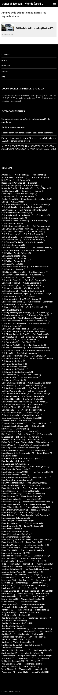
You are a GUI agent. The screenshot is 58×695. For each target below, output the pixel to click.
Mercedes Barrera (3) (27, 588)
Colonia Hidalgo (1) (10, 415)
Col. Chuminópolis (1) (11, 239)
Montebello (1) (8, 593)
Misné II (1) (47, 590)
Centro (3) (39, 191)
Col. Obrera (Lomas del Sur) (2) (15, 334)
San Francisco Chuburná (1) (31, 634)
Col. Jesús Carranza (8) (35, 280)
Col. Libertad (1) (31, 288)
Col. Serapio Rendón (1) (33, 396)
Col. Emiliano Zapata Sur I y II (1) (16, 258)
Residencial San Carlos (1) (13, 626)
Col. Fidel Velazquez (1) (41, 266)
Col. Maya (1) (32, 296)
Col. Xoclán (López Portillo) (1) (31, 409)
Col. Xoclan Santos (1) (11, 412)
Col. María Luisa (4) (42, 293)
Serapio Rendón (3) (27, 655)
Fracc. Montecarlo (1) (34, 526)
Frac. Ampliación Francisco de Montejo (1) (20, 447)
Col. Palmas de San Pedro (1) (34, 336)
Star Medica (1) (8, 658)
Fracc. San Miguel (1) (10, 545)
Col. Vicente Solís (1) (37, 404)
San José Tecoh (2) (37, 636)
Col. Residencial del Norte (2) (36, 350)
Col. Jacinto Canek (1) (11, 280)
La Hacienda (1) (22, 574)
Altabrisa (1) (7, 177)
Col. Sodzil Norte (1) (10, 399)
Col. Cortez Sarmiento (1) (13, 245)
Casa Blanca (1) (44, 188)
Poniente (5, 66)
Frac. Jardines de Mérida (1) (13, 466)
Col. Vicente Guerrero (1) (13, 404)
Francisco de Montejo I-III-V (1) (15, 553)
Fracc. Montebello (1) (11, 526)
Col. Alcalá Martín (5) (41, 204)
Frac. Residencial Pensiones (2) (15, 477)
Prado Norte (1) (8, 615)
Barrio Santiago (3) (40, 177)
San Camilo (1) (29, 631)
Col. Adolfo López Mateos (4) (14, 204)
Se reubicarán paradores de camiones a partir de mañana (27, 132)
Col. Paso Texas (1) (10, 339)
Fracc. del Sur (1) (9, 512)
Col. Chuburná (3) (9, 237)
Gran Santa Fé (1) (9, 558)
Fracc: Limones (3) (9, 496)
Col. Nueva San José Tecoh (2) (15, 328)
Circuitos (5, 54)
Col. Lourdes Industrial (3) (33, 291)
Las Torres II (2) (43, 580)
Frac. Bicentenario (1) (40, 450)
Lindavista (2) (22, 582)
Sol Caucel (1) (45, 655)
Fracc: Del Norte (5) (10, 488)
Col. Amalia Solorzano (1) (31, 207)
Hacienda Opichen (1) (31, 558)
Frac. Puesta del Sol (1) (42, 472)
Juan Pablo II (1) (35, 572)
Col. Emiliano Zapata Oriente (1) (16, 253)
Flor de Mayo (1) (8, 445)
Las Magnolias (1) (9, 577)
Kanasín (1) (6, 574)
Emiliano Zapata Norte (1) (13, 439)
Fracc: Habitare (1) (9, 491)
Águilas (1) (6, 174)
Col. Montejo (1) (44, 312)
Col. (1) (4, 201)
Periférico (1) (7, 609)
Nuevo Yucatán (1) (29, 601)
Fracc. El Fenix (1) (9, 515)
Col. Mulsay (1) (8, 318)
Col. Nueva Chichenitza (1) (13, 323)
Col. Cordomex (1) (34, 242)
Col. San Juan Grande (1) (39, 382)
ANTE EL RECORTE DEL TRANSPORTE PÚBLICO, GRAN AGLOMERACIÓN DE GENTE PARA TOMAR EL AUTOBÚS (29, 147)
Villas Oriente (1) (31, 666)
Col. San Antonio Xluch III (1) (14, 369)
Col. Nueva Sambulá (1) (11, 326)
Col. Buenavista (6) (41, 226)
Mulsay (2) (23, 596)
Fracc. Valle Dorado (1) (33, 547)
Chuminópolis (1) (9, 196)
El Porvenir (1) (35, 436)
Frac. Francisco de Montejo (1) (15, 461)
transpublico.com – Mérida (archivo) (22, 3)
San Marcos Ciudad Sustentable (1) (17, 642)
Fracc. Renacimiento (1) (12, 542)
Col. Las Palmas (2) (9, 285)
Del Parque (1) (22, 428)
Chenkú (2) (6, 193)
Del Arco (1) (6, 428)
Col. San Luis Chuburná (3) (31, 385)
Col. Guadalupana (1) (38, 272)
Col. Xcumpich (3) (31, 407)
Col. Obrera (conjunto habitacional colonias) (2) (23, 331)
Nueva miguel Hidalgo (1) (32, 599)
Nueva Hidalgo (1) (9, 599)
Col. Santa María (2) (41, 393)
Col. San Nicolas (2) (37, 388)
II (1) (32, 561)
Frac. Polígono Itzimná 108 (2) (15, 472)
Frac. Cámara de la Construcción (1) (17, 453)
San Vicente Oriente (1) (32, 653)
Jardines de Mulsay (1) (11, 569)
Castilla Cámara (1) (10, 191)
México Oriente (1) (10, 590)
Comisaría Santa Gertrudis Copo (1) (17, 420)
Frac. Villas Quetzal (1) (37, 482)
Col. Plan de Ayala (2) (11, 345)
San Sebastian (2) (9, 653)
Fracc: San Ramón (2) (11, 504)
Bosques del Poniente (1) (13, 182)
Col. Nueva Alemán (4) (11, 320)
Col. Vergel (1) (41, 401)
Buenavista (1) (26, 188)
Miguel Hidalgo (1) (30, 590)
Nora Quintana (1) (40, 596)
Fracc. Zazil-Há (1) (9, 550)
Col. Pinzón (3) (28, 342)
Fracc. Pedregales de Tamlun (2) (16, 536)
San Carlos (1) (46, 631)
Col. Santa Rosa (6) (10, 396)
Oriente (5, 71)
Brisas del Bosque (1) (11, 185)
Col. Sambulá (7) (39, 355)
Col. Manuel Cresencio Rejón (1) (16, 293)
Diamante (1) (33, 431)
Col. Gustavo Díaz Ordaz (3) (14, 274)
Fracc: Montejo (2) (33, 499)
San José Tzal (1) (9, 639)
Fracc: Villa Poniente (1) (35, 504)
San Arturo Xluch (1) (10, 631)
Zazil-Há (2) (23, 672)
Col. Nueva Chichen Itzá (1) (37, 320)
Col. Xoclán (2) (8, 409)
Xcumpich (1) (41, 669)
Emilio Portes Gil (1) (37, 439)
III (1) (4, 563)
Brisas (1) (32, 182)
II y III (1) (41, 561)
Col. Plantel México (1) (38, 347)
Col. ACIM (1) (17, 201)
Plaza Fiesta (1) (42, 609)
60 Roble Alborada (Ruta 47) (34, 28)
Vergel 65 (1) (37, 661)
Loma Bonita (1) (39, 582)
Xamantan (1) (25, 669)
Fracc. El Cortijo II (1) (29, 512)
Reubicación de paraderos (13, 127)
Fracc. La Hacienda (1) (11, 523)
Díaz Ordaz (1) (7, 434)
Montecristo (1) (25, 593)
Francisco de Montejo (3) (32, 550)
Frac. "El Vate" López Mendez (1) (34, 445)
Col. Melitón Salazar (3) (30, 299)
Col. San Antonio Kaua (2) (13, 361)
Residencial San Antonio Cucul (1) (17, 623)
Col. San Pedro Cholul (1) (12, 391)
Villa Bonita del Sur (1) (11, 663)
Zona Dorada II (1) (40, 672)
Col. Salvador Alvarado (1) (28, 353)
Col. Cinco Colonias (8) (34, 239)
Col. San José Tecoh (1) (30, 377)
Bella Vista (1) (7, 180)
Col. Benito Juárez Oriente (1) (15, 220)
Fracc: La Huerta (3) (31, 491)
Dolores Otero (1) (26, 434)
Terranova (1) (42, 658)
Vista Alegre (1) (8, 669)
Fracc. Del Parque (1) (40, 509)
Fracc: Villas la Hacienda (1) (38, 507)
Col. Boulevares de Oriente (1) (15, 226)
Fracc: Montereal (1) (10, 501)
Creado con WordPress (10, 691)
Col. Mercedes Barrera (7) (13, 301)
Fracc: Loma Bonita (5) (31, 496)
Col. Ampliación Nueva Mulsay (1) (16, 212)
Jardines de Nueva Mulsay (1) (38, 569)
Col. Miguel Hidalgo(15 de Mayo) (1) (17, 312)
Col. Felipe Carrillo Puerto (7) (14, 266)
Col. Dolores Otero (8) (42, 247)
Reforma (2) (24, 615)
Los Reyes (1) (43, 585)
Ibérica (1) (21, 561)
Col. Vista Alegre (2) (10, 407)
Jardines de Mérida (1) (35, 566)
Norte (4, 60)
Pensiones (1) (37, 607)
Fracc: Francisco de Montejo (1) (37, 488)
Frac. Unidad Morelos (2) (12, 482)
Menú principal (54, 3)
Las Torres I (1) (26, 580)
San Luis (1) (25, 639)
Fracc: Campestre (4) (31, 485)
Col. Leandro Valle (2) (11, 288)
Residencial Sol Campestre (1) (15, 628)
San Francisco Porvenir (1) (13, 636)
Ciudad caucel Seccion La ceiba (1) (36, 199)
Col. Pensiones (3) (30, 339)
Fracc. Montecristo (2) (11, 528)
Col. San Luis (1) (8, 385)
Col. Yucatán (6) (32, 412)
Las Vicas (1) (7, 582)
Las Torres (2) (27, 577)
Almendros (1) (39, 174)
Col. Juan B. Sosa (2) (10, 282)
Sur (3, 77)
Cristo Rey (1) (38, 426)
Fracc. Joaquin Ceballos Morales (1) (17, 520)
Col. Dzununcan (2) (10, 250)
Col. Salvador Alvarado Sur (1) (14, 355)
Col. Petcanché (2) (9, 342)
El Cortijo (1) (7, 436)
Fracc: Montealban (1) (11, 499)
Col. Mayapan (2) (9, 299)
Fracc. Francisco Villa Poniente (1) (36, 515)
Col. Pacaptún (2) (9, 336)
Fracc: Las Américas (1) (11, 493)
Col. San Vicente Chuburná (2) (15, 393)
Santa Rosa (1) (8, 655)
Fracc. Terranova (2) (10, 547)
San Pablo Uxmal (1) (34, 645)
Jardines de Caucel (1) (11, 566)
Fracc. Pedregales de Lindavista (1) (17, 534)
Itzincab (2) (28, 563)
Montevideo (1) (8, 596)
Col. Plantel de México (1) (13, 347)
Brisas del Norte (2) (33, 185)
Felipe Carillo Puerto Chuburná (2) (17, 442)
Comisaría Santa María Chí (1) (14, 423)
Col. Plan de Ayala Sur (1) (35, 345)
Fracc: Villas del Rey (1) (11, 507)
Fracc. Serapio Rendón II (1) (36, 545)
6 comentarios (7, 34)
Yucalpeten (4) (8, 672)
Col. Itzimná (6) (27, 277)
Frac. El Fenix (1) (44, 453)
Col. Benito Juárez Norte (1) (14, 218)
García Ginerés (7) (42, 555)
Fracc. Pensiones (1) (43, 539)
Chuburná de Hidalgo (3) (26, 193)
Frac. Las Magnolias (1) (40, 466)
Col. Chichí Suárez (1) (33, 234)
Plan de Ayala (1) (24, 609)
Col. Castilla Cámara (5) (12, 231)
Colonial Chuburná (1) (32, 415)
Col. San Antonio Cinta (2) (13, 358)
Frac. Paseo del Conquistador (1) (16, 469)
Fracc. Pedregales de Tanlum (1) (16, 539)
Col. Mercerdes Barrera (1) (40, 301)
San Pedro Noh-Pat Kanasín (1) (15, 650)
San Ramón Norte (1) (42, 650)
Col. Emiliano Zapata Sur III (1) (15, 261)
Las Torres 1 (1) (44, 577)
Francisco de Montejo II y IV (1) (15, 555)
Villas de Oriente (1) (10, 666)
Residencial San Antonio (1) (14, 620)
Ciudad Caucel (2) (9, 199)
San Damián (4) (8, 634)
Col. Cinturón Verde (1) (12, 242)
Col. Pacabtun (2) (41, 334)
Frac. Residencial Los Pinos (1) (15, 474)
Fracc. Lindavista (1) (34, 523)
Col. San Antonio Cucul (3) (41, 358)
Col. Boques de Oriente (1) (13, 223)
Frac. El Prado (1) (9, 455)
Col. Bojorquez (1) (40, 220)
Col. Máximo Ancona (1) (12, 296)
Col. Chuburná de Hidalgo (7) (34, 237)
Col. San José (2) (9, 377)
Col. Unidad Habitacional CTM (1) (16, 401)
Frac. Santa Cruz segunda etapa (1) (17, 480)
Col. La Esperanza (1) (32, 282)
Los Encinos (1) (27, 585)
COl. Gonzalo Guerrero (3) (13, 272)
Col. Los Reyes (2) (9, 291)
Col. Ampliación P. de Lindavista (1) (17, 215)
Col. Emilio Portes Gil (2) (12, 264)
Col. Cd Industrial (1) (35, 231)
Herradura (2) (7, 561)
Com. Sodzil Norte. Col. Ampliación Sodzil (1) (21, 418)
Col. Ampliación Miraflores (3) (33, 209)
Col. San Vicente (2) (37, 391)
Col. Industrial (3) (9, 277)
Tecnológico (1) (26, 658)
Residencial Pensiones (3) (39, 617)
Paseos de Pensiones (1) (33, 604)
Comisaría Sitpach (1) (41, 423)
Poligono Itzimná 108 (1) (31, 612)
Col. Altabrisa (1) (9, 207)
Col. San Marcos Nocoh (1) (13, 388)
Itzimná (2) (15, 563)
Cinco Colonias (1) (28, 196)
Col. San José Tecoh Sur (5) (13, 380)
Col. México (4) (25, 304)
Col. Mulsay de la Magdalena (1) (32, 318)
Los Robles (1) (7, 588)
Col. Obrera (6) (39, 328)
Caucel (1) (26, 191)
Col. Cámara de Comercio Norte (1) (17, 228)
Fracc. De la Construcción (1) (14, 509)
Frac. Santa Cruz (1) (42, 477)
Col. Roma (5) (7, 353)
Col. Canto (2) (43, 228)
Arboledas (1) (22, 177)
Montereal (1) (42, 593)
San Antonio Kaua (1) (42, 628)
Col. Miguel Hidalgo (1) (11, 309)
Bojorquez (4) (24, 180)
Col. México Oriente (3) (12, 307)
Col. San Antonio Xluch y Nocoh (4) (17, 372)
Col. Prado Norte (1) (10, 350)
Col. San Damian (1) (10, 374)
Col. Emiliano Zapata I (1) (33, 250)
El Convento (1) (44, 434)
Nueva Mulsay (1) (9, 601)
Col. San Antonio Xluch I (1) (14, 366)
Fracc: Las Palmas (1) (35, 493)
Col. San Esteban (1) (31, 374)
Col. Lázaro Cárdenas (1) (33, 285)
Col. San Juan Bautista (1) (13, 382)
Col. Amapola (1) (8, 209)
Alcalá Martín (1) (22, 174)
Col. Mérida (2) (8, 304)
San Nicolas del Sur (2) (11, 645)
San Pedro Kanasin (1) (11, 647)
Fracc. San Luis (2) (34, 542)
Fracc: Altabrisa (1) (10, 485)
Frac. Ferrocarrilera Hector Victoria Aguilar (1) (22, 458)
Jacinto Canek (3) (45, 563)
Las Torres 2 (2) (8, 580)
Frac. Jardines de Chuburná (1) (15, 463)
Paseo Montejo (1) (9, 604)
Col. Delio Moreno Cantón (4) (14, 247)
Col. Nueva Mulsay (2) (39, 323)
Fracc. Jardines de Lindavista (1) (15, 518)
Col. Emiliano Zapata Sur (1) (13, 255)
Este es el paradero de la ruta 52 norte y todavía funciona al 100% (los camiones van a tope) (28, 139)
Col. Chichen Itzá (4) (10, 234)
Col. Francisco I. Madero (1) (13, 269)
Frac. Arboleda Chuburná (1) (14, 450)
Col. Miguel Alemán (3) (36, 307)
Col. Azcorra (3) (43, 215)
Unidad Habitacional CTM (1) (14, 661)
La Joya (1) (37, 574)
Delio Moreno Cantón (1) (12, 431)
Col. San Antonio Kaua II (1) (14, 364)
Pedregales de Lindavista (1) (14, 607)
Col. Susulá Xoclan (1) (33, 399)
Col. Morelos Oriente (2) (38, 315)
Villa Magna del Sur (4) (35, 663)
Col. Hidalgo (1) (37, 274)
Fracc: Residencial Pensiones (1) (38, 501)
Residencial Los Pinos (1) (12, 617)
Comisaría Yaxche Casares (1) (15, 426)
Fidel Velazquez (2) (44, 442)
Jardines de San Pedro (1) (13, 572)
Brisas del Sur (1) (9, 188)
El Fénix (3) (21, 436)
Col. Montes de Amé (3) (12, 315)
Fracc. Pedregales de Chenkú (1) (16, 531)
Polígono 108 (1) (9, 612)
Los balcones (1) (8, 585)
